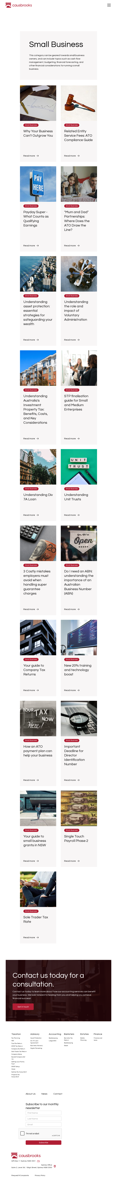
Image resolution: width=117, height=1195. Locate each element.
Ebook (66, 1045)
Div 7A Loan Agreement (34, 1042)
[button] (108, 5)
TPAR (13, 1069)
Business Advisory (36, 1045)
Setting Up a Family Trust (17, 1063)
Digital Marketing (36, 1048)
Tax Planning (15, 1038)
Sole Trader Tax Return (19, 1051)
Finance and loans (98, 1039)
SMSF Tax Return (17, 1046)
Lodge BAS (52, 1040)
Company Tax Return (18, 1049)
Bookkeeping (53, 1038)
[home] (19, 5)
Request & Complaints (20, 1175)
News (44, 1094)
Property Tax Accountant (15, 1076)
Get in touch (23, 1007)
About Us (31, 1094)
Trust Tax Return (16, 1043)
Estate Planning (83, 1039)
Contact (57, 1094)
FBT (12, 1040)
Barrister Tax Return (68, 1039)
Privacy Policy (40, 1175)
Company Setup (16, 1054)
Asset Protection (35, 1038)
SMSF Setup (15, 1066)
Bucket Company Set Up (18, 1058)
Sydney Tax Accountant (19, 1072)
